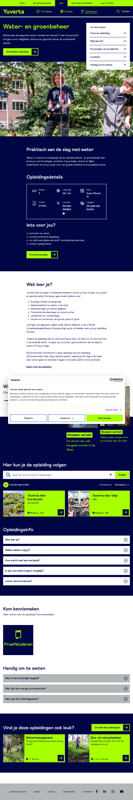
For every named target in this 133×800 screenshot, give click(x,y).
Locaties (95, 56)
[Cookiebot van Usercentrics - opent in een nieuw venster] (111, 380)
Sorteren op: (105, 484)
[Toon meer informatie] (64, 213)
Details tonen (112, 410)
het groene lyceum (42, 3)
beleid (37, 792)
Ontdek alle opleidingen (107, 727)
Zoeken (126, 11)
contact (51, 792)
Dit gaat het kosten (93, 207)
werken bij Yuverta (18, 792)
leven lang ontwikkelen (82, 3)
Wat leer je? (96, 41)
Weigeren (28, 418)
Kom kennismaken (39, 254)
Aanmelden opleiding (17, 51)
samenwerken (69, 792)
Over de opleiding (100, 33)
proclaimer (87, 792)
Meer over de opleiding (38, 366)
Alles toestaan (104, 418)
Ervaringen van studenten (104, 49)
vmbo (22, 3)
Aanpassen (65, 418)
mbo (61, 3)
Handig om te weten (101, 64)
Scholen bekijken (67, 207)
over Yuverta (107, 3)
